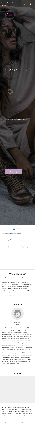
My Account (10, 241)
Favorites (10, 247)
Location (14, 3)
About (7, 3)
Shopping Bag (24, 247)
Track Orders (24, 241)
